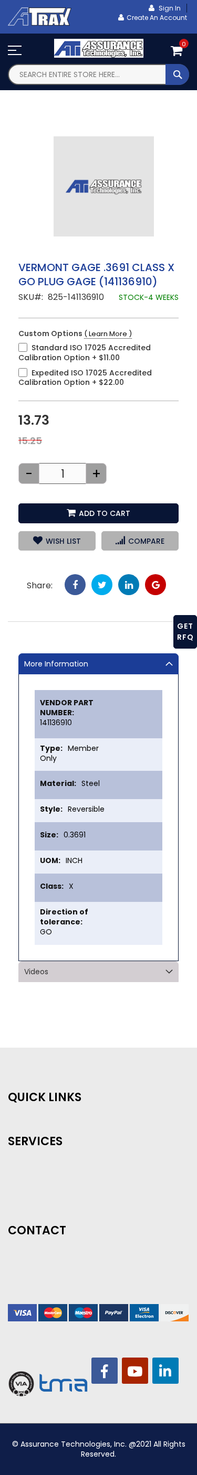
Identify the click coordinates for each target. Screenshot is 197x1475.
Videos (36, 971)
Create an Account (157, 17)
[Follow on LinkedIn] (165, 1371)
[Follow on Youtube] (135, 1371)
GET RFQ (185, 631)
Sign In (169, 8)
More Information (56, 664)
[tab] (98, 663)
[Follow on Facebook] (104, 1371)
